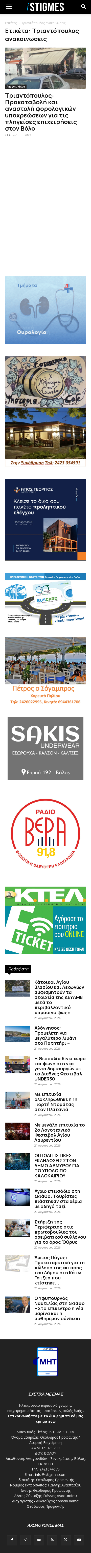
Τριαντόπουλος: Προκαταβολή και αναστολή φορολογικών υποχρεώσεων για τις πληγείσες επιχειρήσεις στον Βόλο (41, 111)
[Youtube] (79, 1540)
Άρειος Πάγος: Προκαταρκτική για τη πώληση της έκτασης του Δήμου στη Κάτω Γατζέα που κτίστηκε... (59, 1270)
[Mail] (39, 1540)
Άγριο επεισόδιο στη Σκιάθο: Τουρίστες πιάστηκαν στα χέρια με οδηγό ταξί (58, 1198)
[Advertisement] (45, 219)
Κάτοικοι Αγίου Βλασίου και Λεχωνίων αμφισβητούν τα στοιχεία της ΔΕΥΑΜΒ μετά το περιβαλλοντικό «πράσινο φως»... (59, 997)
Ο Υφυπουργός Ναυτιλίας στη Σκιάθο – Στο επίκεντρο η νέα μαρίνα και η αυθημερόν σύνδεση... (59, 1308)
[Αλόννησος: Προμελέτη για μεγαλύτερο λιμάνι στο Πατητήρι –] (17, 1034)
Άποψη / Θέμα (16, 86)
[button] (84, 7)
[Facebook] (12, 1540)
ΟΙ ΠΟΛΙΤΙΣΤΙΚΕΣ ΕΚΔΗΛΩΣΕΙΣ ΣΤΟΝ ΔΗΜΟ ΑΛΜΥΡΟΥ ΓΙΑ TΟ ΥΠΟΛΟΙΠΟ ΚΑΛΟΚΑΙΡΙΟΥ (56, 1165)
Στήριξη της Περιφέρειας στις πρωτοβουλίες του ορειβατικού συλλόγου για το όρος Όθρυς (60, 1232)
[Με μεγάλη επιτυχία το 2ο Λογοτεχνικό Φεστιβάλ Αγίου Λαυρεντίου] (17, 1131)
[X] (66, 1540)
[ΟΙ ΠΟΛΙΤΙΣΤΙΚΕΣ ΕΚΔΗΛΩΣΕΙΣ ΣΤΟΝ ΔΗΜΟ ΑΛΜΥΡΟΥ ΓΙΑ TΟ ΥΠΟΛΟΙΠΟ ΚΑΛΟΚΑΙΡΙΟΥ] (17, 1161)
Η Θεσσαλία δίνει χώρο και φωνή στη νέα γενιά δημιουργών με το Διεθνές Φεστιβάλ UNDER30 (60, 1068)
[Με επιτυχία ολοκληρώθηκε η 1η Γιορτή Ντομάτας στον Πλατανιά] (17, 1100)
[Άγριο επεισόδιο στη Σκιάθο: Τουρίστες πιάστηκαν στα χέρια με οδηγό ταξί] (17, 1197)
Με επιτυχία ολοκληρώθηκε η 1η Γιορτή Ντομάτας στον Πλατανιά (55, 1101)
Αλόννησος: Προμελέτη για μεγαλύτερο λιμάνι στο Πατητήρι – (55, 1035)
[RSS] (52, 1540)
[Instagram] (25, 1540)
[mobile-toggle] (9, 7)
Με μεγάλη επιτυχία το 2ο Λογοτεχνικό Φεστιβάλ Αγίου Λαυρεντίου (59, 1132)
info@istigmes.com (50, 1474)
